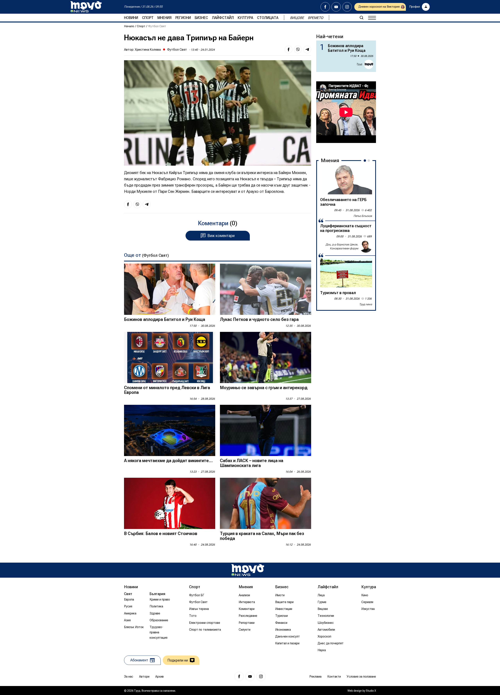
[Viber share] (298, 49)
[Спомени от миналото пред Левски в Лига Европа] (169, 357)
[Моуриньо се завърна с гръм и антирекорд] (265, 357)
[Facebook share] (288, 49)
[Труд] (247, 570)
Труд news (365, 304)
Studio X (371, 690)
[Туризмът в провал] (346, 272)
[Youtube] (336, 7)
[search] (361, 18)
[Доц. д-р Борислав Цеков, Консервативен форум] (366, 246)
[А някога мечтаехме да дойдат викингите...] (169, 430)
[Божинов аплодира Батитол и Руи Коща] (169, 289)
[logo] (86, 7)
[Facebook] (325, 7)
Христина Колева (148, 49)
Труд (359, 64)
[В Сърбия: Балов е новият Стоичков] (169, 503)
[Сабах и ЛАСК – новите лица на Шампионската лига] (265, 430)
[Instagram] (347, 7)
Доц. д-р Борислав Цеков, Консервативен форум (342, 246)
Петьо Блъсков (363, 215)
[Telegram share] (307, 49)
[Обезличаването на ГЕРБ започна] (346, 179)
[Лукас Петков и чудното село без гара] (265, 289)
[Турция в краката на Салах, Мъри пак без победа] (265, 503)
